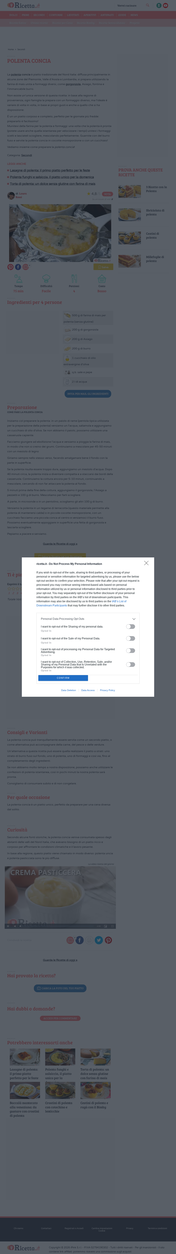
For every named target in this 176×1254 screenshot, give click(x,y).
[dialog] (88, 627)
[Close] (147, 564)
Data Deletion (68, 690)
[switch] (130, 626)
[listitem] (88, 619)
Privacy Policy (107, 690)
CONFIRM (63, 678)
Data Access (88, 690)
